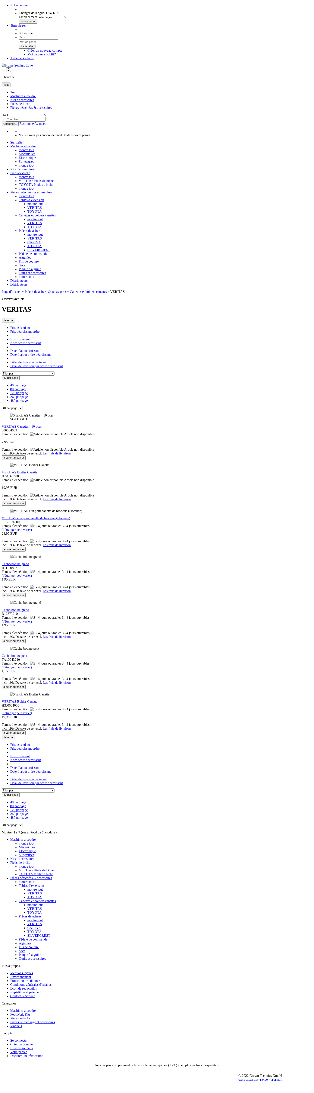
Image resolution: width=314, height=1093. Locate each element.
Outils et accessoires (32, 273)
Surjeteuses (26, 161)
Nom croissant (20, 339)
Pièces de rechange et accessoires (32, 1022)
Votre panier (18, 1052)
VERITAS (34, 207)
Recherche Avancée (32, 123)
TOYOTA (34, 211)
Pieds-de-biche (20, 104)
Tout (13, 92)
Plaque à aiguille (30, 269)
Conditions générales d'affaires (30, 984)
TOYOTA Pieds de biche (36, 184)
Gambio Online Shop (247, 1080)
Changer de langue (31, 13)
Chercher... (10, 123)
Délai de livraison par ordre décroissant (36, 366)
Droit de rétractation (23, 988)
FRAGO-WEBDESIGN (271, 1080)
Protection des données (25, 981)
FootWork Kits (20, 1014)
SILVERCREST (38, 250)
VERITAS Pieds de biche (36, 181)
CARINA (34, 242)
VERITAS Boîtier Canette (19, 472)
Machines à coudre (23, 96)
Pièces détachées (30, 230)
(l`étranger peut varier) (17, 529)
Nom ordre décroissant (25, 343)
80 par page (18, 389)
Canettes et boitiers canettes (37, 215)
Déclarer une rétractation (26, 1056)
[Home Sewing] (17, 65)
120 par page (19, 393)
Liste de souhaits (22, 58)
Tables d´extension (31, 200)
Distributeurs (19, 280)
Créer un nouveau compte (44, 50)
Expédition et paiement (25, 992)
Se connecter (19, 1040)
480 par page (19, 400)
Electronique (27, 158)
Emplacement (28, 17)
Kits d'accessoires (22, 100)
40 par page (18, 385)
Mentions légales (21, 973)
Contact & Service (22, 996)
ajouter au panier (13, 457)
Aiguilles (25, 257)
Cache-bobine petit (14, 656)
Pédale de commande (33, 253)
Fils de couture (29, 261)
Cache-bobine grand (15, 564)
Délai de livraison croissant (28, 362)
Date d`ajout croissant (25, 351)
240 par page (19, 397)
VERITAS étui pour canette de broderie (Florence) (36, 518)
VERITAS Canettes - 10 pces (22, 426)
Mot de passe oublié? (41, 54)
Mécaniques (27, 154)
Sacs (22, 265)
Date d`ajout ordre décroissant (30, 354)
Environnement (20, 977)
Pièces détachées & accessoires (31, 107)
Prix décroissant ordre (25, 331)
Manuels (16, 1026)
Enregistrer (18, 25)
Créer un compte (21, 1044)
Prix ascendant (20, 327)
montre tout (26, 150)
